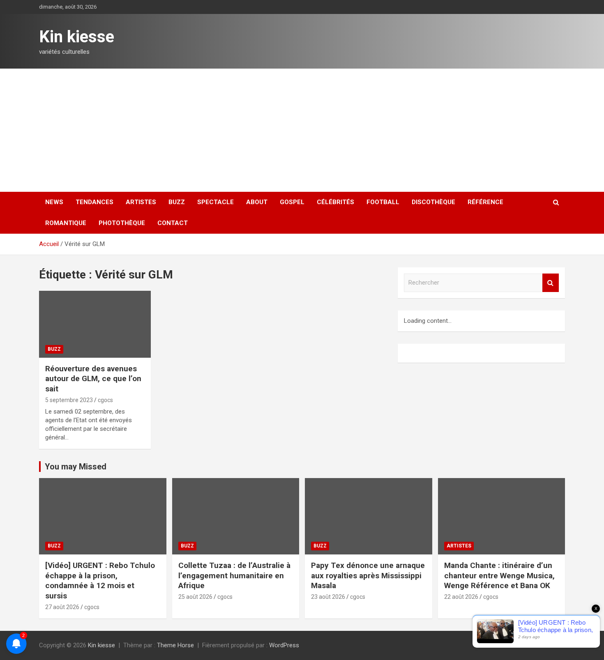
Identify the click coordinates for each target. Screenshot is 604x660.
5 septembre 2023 (69, 400)
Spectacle (215, 202)
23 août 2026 (328, 596)
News (54, 202)
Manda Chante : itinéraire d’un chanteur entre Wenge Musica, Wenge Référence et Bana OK (499, 575)
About (256, 202)
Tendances (94, 202)
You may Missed (75, 466)
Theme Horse (175, 645)
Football (383, 202)
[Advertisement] (302, 130)
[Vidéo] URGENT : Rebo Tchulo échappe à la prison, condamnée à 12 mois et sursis (100, 580)
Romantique (65, 223)
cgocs (105, 400)
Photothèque (122, 223)
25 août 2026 (195, 596)
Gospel (292, 202)
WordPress (284, 645)
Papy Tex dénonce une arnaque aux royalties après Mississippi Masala (368, 575)
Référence (485, 202)
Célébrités (335, 202)
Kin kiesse (76, 36)
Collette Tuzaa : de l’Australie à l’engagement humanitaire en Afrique (234, 575)
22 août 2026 (461, 596)
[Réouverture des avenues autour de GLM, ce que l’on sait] (95, 324)
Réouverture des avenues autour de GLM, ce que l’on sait (93, 378)
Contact (172, 223)
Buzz (176, 202)
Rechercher (550, 283)
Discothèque (433, 202)
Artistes (141, 202)
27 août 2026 (62, 607)
